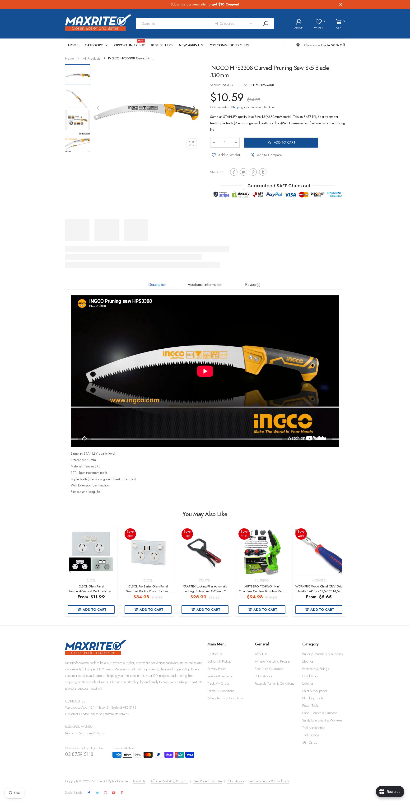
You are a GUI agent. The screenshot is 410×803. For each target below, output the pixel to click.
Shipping (237, 107)
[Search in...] (265, 23)
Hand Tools (310, 676)
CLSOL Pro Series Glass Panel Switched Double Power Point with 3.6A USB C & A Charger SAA (148, 591)
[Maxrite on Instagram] (105, 793)
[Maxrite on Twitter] (97, 793)
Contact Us (214, 654)
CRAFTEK (205, 580)
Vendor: (216, 84)
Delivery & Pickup (219, 661)
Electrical (308, 661)
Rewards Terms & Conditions (274, 683)
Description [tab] (157, 284)
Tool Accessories (313, 727)
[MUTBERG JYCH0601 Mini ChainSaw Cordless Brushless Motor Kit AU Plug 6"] (261, 551)
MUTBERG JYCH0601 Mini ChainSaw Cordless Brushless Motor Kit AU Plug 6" (262, 591)
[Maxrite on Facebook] (89, 793)
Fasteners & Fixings (315, 668)
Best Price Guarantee (269, 668)
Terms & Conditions (220, 690)
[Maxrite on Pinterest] (122, 793)
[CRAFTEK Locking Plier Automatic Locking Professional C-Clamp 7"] (205, 551)
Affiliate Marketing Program (273, 661)
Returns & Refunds (219, 676)
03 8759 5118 (79, 754)
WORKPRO (319, 580)
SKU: (248, 84)
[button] (193, 108)
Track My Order (218, 683)
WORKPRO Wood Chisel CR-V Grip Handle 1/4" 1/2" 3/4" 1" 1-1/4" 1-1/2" (318, 591)
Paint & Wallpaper (314, 690)
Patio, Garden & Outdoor (319, 713)
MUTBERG (262, 580)
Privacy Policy (216, 668)
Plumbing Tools (312, 698)
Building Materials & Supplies (322, 654)
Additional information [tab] (205, 284)
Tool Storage (310, 735)
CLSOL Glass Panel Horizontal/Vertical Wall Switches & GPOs (91, 591)
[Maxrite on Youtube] (114, 793)
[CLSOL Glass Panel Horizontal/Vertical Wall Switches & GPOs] (91, 551)
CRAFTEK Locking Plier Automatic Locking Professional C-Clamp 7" (205, 588)
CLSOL (91, 580)
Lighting (307, 683)
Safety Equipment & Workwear (323, 720)
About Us (261, 654)
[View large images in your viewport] (191, 143)
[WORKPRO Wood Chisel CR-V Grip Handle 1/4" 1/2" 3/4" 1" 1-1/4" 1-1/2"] (318, 551)
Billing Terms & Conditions (225, 698)
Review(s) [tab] (253, 284)
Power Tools (310, 705)
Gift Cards (309, 742)
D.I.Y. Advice (263, 676)
